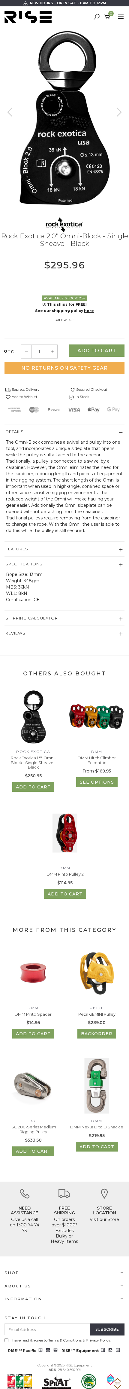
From (96, 771)
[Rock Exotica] (65, 224)
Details (14, 431)
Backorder (96, 1033)
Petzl (97, 1007)
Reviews (15, 633)
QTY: (9, 351)
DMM (96, 751)
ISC (33, 1120)
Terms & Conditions (65, 1340)
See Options (97, 782)
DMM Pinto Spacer (33, 1014)
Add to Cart (96, 350)
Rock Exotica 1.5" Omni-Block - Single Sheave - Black (33, 762)
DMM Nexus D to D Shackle (96, 1126)
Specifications (24, 563)
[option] (64, 118)
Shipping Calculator (31, 618)
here (89, 310)
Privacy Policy (98, 1340)
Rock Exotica (33, 751)
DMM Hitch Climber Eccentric (97, 760)
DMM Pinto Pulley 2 (65, 874)
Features (16, 548)
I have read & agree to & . (60, 1340)
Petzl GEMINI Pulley (97, 1014)
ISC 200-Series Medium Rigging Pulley (33, 1129)
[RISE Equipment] (29, 17)
